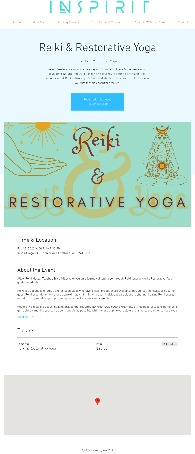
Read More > (25, 317)
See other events (98, 104)
